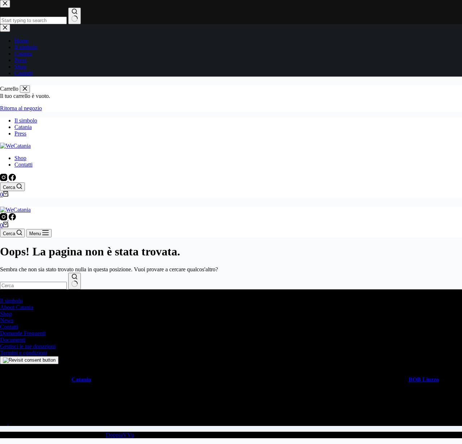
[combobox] (33, 285)
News (6, 320)
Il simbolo (25, 120)
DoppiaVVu (120, 435)
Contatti (23, 164)
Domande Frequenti (22, 333)
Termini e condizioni (23, 353)
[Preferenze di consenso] (29, 360)
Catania (23, 127)
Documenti (12, 340)
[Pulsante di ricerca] (74, 281)
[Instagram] (4, 179)
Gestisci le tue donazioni (28, 346)
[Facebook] (12, 179)
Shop (20, 158)
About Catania (16, 307)
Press (20, 133)
